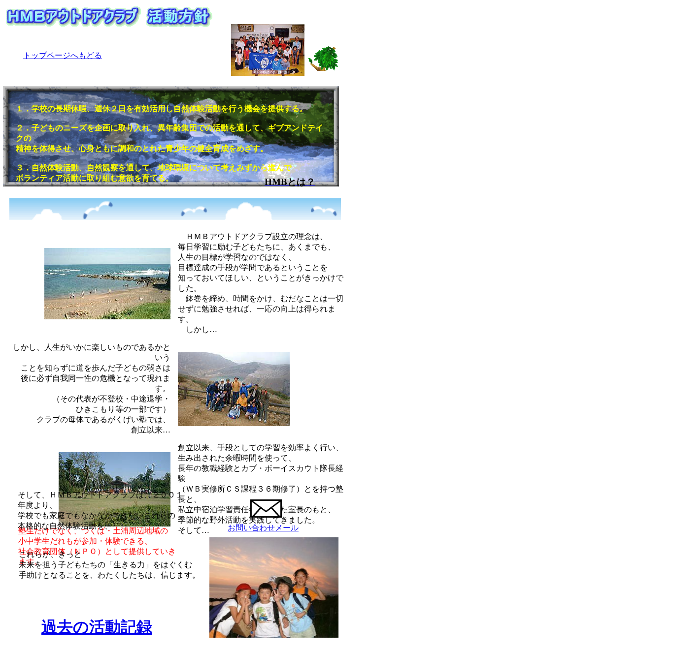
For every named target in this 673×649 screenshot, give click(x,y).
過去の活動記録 (96, 627)
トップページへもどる (62, 55)
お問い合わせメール (263, 528)
